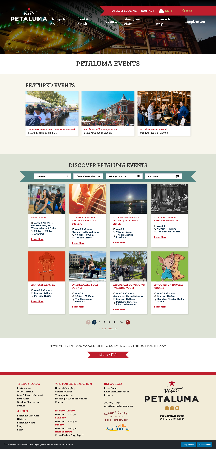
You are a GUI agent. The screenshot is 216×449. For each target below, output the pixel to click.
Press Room (110, 388)
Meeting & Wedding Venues (71, 398)
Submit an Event (108, 355)
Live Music (23, 398)
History (21, 419)
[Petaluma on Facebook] (167, 408)
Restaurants (24, 388)
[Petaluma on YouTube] (177, 408)
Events (21, 405)
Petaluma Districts (28, 415)
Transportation (64, 395)
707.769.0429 (112, 402)
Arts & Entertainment (30, 395)
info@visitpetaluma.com (118, 406)
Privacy (108, 395)
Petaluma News (26, 422)
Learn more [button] (67, 444)
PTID (20, 429)
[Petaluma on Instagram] (172, 408)
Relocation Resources (116, 391)
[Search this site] (195, 11)
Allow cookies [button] (205, 444)
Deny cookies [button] (188, 444)
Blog (19, 426)
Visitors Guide (63, 391)
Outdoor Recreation (28, 402)
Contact (147, 10)
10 (121, 322)
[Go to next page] (128, 322)
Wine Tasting (25, 391)
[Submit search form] (183, 11)
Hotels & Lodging (123, 10)
